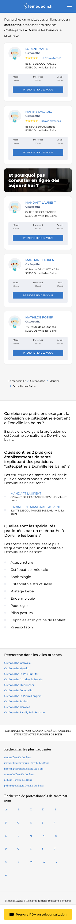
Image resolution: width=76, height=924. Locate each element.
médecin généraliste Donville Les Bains (23, 768)
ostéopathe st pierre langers (22, 696)
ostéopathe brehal (16, 701)
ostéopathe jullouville (18, 690)
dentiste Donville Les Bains (18, 757)
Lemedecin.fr (17, 380)
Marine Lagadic (38, 112)
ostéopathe (37, 380)
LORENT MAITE (36, 49)
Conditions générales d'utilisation (42, 900)
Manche (54, 380)
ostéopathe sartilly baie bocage (24, 712)
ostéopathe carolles (17, 707)
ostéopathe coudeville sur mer (23, 679)
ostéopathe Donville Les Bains (19, 774)
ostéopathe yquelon (17, 668)
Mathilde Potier (39, 317)
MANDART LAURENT (40, 202)
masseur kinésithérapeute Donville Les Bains (26, 762)
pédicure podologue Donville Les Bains (24, 785)
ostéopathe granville (17, 662)
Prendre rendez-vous (38, 89)
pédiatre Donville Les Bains (18, 779)
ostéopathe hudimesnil (19, 684)
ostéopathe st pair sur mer (21, 673)
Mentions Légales (14, 900)
